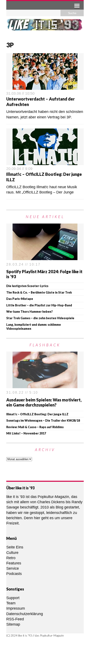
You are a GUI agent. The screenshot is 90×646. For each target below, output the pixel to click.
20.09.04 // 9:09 (19, 169)
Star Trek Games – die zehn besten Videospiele (40, 318)
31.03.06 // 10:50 (20, 93)
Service (12, 568)
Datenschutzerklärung (24, 614)
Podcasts (14, 574)
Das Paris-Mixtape (19, 298)
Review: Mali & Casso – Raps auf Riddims (35, 427)
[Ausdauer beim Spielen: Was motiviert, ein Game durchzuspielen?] (45, 385)
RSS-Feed (15, 619)
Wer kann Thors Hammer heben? (29, 311)
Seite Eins (14, 547)
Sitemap (13, 624)
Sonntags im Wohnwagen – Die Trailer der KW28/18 (43, 420)
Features (13, 563)
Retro (10, 558)
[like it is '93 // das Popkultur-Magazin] (45, 27)
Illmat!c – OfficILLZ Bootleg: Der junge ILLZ (37, 414)
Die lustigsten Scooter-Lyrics (27, 286)
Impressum (15, 608)
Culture (12, 553)
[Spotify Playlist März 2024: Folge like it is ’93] (45, 257)
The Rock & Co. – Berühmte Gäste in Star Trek (39, 292)
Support (12, 598)
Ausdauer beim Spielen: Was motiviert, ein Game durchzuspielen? (44, 402)
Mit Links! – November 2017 (26, 433)
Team (10, 603)
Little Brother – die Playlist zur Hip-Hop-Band (39, 305)
